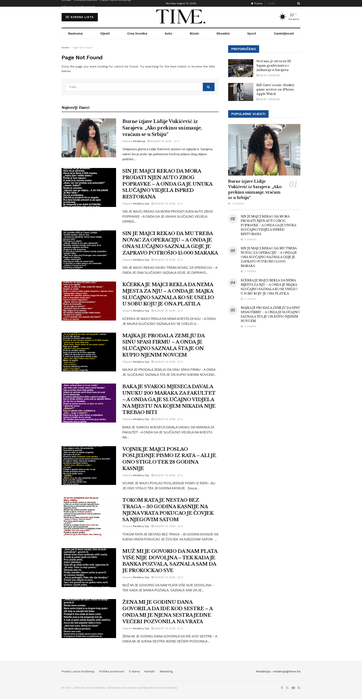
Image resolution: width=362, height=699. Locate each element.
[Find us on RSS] (299, 687)
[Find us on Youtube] (293, 687)
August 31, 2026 (161, 141)
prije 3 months (269, 75)
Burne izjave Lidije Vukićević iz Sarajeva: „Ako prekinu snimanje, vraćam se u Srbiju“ (162, 128)
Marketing (166, 671)
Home (65, 47)
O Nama (134, 671)
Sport (251, 33)
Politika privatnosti (111, 671)
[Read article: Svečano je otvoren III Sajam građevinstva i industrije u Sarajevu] (240, 68)
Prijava (257, 3)
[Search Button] (298, 3)
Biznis (194, 33)
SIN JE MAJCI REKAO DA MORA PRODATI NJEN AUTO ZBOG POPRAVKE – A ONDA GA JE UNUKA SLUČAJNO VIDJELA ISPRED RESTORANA (167, 184)
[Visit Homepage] (181, 17)
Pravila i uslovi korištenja (78, 671)
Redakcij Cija (141, 203)
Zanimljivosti (284, 33)
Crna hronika (137, 33)
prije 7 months (269, 99)
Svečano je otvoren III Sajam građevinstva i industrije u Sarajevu (273, 65)
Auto (168, 33)
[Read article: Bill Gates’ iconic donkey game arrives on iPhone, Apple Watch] (240, 92)
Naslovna (75, 33)
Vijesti (105, 33)
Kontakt (149, 671)
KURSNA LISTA (82, 17)
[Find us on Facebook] (282, 687)
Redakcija (139, 141)
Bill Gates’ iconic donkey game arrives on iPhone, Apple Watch (275, 89)
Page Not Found (82, 47)
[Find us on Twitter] (287, 687)
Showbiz (223, 33)
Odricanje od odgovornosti (78, 6)
